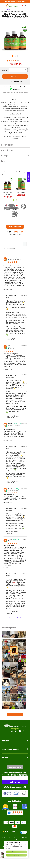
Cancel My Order (15, 767)
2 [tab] (15, 56)
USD (22, 5)
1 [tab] (12, 56)
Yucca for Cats (21, 192)
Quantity (5, 70)
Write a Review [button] (15, 227)
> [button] (20, 617)
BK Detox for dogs (8, 369)
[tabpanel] (15, 38)
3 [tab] (17, 56)
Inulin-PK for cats (8, 502)
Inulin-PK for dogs (8, 289)
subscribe (15, 782)
